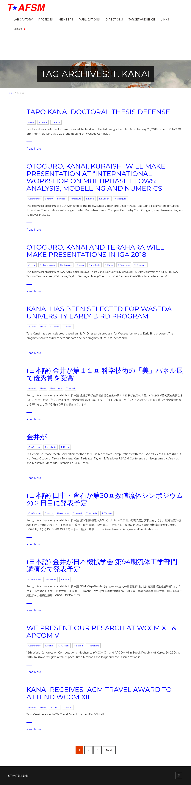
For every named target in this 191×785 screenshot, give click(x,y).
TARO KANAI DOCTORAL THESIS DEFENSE (98, 112)
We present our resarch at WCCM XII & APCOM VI (101, 631)
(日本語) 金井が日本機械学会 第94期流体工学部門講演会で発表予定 (101, 565)
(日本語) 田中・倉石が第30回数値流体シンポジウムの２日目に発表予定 (104, 499)
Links (165, 19)
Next (109, 750)
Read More (33, 148)
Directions (114, 19)
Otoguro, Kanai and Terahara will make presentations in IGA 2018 (95, 251)
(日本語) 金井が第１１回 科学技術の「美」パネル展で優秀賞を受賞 (104, 374)
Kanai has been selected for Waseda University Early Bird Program (99, 312)
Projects (45, 19)
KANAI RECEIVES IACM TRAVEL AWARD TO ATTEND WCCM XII (99, 693)
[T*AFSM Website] (26, 7)
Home (11, 93)
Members (65, 19)
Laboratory (23, 19)
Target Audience (142, 19)
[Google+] (179, 775)
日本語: (18, 29)
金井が (36, 437)
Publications (89, 19)
